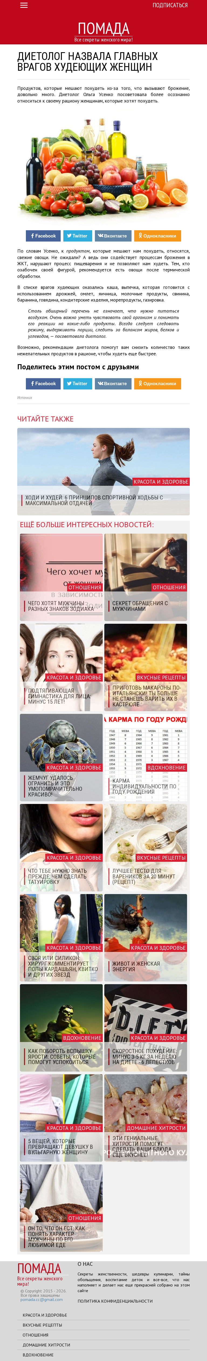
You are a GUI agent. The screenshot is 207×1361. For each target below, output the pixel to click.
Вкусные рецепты (42, 1325)
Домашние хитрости (46, 1345)
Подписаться (170, 5)
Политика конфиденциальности (115, 1301)
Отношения (35, 1335)
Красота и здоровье (45, 1315)
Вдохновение (38, 1355)
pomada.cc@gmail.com (41, 1299)
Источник (24, 397)
